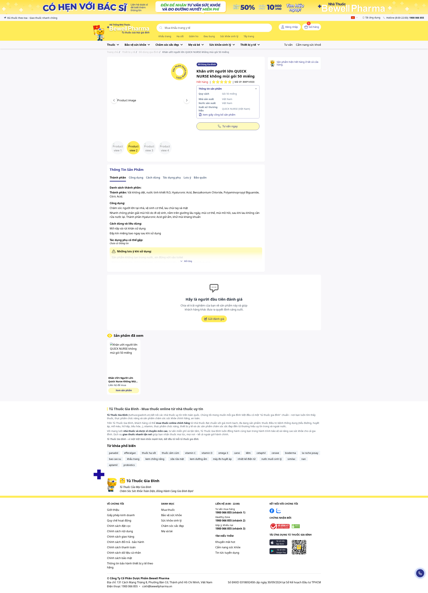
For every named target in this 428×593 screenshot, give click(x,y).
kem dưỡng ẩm (198, 459)
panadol (113, 453)
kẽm (248, 453)
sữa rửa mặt (177, 459)
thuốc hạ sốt (149, 453)
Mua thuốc (168, 510)
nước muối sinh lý (271, 459)
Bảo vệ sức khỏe (171, 515)
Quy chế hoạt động (119, 520)
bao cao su (115, 459)
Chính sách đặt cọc (119, 526)
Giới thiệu (113, 510)
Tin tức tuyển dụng (227, 552)
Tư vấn (288, 45)
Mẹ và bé (167, 531)
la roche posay (310, 453)
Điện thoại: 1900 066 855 (122, 586)
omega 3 (223, 453)
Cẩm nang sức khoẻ (308, 45)
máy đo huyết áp (222, 459)
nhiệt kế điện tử (246, 459)
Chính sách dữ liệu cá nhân (124, 552)
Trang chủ (112, 52)
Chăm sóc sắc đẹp (172, 526)
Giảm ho (193, 36)
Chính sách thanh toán (121, 547)
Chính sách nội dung (120, 531)
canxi (237, 453)
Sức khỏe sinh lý (229, 36)
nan (303, 459)
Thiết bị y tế (128, 52)
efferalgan (130, 453)
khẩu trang (133, 459)
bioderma (290, 453)
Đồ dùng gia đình (149, 52)
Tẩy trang (249, 36)
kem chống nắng (154, 459)
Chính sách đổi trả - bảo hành (125, 542)
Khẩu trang (164, 36)
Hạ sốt (180, 36)
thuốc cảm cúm (170, 453)
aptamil (113, 465)
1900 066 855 (230, 512)
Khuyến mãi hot (225, 542)
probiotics (129, 465)
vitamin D (207, 453)
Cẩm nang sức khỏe (227, 547)
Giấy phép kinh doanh (121, 515)
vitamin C (190, 453)
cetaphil (261, 453)
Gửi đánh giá (216, 319)
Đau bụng (209, 36)
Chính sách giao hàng (120, 536)
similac (291, 459)
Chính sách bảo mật (119, 558)
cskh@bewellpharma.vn (157, 586)
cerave (275, 453)
